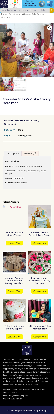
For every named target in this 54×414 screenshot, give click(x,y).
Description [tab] (13, 153)
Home (4, 14)
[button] (49, 27)
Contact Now (14, 243)
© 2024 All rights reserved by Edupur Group (27, 410)
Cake (11, 14)
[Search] (52, 10)
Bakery (21, 135)
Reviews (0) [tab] (30, 153)
